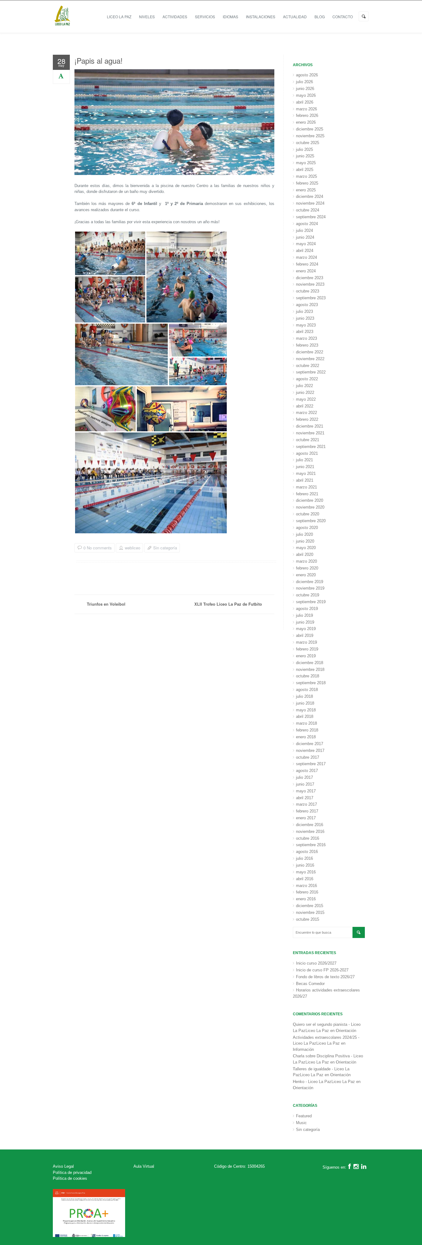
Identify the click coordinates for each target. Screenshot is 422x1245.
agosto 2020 (307, 527)
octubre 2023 (307, 291)
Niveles (147, 16)
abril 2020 (304, 554)
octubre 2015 (307, 919)
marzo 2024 (306, 257)
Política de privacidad (72, 1172)
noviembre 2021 (310, 433)
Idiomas (230, 16)
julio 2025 (304, 149)
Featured (304, 1116)
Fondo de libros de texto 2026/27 (325, 976)
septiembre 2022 (311, 372)
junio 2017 (305, 784)
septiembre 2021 (311, 446)
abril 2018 (304, 716)
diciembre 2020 (309, 500)
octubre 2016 (307, 838)
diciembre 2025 (309, 129)
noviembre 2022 (310, 358)
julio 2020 (304, 534)
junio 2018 (305, 703)
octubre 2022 (307, 365)
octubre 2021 (307, 439)
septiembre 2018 (311, 682)
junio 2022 (305, 392)
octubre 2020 (307, 514)
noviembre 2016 (310, 831)
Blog (319, 16)
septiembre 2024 (311, 217)
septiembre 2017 (311, 763)
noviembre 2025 (310, 136)
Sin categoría (165, 548)
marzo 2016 (306, 885)
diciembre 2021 (309, 426)
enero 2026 (306, 122)
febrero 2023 (307, 345)
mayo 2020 (306, 547)
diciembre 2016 (309, 824)
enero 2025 (306, 190)
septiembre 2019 (311, 601)
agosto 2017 (307, 770)
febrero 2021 (307, 494)
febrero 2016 (307, 892)
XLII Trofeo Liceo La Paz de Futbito (228, 604)
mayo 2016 (306, 872)
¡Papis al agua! (98, 60)
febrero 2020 (307, 568)
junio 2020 (305, 541)
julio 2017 (304, 777)
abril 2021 (304, 480)
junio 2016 (305, 865)
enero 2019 (306, 656)
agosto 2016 (307, 851)
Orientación (346, 1030)
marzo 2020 (306, 561)
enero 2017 (306, 818)
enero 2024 (306, 271)
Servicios (205, 16)
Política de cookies (70, 1178)
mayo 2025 (306, 162)
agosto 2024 (307, 223)
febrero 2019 (307, 649)
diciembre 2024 (309, 196)
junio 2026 (305, 88)
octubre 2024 (307, 210)
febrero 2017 (307, 811)
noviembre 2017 (310, 750)
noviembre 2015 (310, 912)
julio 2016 (304, 858)
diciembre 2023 (309, 277)
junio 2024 (305, 237)
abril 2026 (304, 102)
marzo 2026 (306, 109)
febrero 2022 (307, 419)
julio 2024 (304, 230)
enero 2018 (306, 737)
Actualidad (295, 16)
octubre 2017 (307, 757)
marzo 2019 (306, 642)
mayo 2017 (306, 791)
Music (301, 1122)
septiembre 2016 (311, 844)
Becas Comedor (310, 983)
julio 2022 (304, 385)
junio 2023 (305, 318)
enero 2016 (306, 899)
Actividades (174, 16)
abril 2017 (304, 797)
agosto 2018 (307, 689)
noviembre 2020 (310, 507)
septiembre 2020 (311, 520)
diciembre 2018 (309, 662)
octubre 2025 (307, 142)
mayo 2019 (306, 628)
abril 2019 (304, 635)
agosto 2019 (307, 608)
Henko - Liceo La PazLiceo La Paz (324, 1081)
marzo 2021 (306, 487)
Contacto (342, 16)
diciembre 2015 (309, 905)
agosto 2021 (307, 453)
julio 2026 (304, 81)
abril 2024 (304, 250)
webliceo (132, 547)
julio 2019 (304, 615)
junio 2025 (305, 156)
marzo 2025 (306, 176)
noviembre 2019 (310, 588)
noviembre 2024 (310, 203)
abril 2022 (304, 406)
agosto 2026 (307, 75)
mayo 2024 (306, 243)
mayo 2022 (306, 399)
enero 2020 (306, 575)
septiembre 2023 (311, 298)
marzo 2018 (306, 723)
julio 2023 (304, 311)
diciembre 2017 (309, 743)
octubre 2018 (307, 676)
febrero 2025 (307, 183)
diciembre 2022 (309, 352)
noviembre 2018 (310, 669)
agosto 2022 (307, 379)
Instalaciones (260, 16)
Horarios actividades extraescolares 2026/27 (326, 993)
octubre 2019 (307, 595)
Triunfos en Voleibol (106, 604)
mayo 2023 (306, 325)
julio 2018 (304, 696)
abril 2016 (304, 878)
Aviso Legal (63, 1166)
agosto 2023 (307, 304)
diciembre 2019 (309, 581)
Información (303, 1049)
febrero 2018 (307, 730)
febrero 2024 (307, 264)
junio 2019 (305, 622)
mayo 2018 (306, 710)
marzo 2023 (306, 338)
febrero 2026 (307, 115)
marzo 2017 (306, 804)
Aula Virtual (143, 1166)
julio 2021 (304, 460)
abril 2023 (304, 331)
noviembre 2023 (310, 284)
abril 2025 (304, 169)
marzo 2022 (306, 412)
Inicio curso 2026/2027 (316, 963)
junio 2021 (305, 466)
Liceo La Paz (119, 16)
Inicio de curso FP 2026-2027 (322, 970)
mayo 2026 (306, 95)
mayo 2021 (306, 473)
